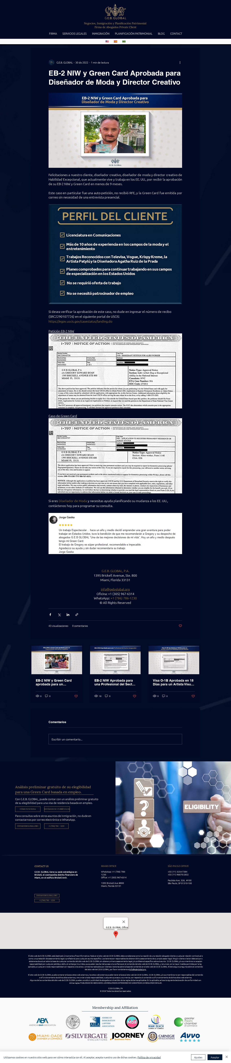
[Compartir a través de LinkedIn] (68, 614)
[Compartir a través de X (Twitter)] (59, 614)
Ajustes (198, 1057)
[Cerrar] (227, 1057)
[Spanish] (115, 41)
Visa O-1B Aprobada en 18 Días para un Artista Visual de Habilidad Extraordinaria (173, 682)
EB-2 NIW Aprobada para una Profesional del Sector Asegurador (114, 682)
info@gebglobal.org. (138, 969)
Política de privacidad (149, 1057)
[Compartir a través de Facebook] (50, 614)
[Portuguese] (124, 41)
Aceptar (215, 1057)
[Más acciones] (180, 62)
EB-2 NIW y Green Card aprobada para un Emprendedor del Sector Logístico (54, 682)
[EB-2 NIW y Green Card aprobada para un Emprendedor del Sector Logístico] (56, 660)
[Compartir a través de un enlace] (77, 614)
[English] (107, 41)
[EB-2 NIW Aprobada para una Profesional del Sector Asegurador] (115, 660)
